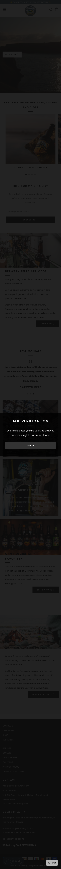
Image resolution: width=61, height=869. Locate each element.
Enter (31, 445)
